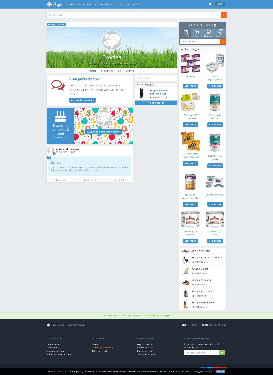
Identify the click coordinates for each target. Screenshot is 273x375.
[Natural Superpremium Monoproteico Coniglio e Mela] (215, 63)
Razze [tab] (197, 36)
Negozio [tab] (186, 36)
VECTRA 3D (191, 76)
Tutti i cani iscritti (99, 351)
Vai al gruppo (155, 102)
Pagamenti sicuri (145, 351)
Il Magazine (51, 347)
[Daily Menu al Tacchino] (215, 102)
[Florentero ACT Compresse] (190, 102)
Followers (106, 70)
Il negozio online (145, 338)
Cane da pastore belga (99, 63)
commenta (91, 180)
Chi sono (129, 70)
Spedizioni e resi (145, 347)
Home (95, 344)
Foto (119, 70)
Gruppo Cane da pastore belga (159, 92)
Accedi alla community (82, 100)
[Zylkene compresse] (215, 182)
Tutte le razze (53, 344)
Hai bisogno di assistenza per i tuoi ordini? (136, 315)
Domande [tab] (219, 36)
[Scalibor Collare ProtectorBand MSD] (190, 141)
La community (98, 338)
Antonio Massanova (125, 63)
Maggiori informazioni (205, 371)
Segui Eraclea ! (57, 24)
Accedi (220, 4)
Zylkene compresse (215, 194)
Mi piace (61, 180)
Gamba (56, 162)
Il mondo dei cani (54, 338)
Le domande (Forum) (56, 351)
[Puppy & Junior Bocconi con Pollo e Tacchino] (190, 182)
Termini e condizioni (146, 354)
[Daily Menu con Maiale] (215, 142)
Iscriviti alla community (102, 347)
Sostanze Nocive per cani (58, 354)
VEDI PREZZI (191, 86)
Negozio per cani (145, 344)
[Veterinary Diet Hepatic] (190, 219)
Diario (92, 70)
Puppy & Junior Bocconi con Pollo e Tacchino (191, 197)
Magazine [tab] (208, 36)
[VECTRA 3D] (190, 63)
